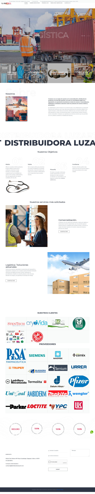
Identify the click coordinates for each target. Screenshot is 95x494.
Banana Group (60, 489)
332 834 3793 (35, 1)
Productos (45, 2)
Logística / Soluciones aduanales (17, 266)
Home (26, 2)
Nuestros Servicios (56, 2)
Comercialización (67, 220)
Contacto (67, 2)
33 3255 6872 (9, 460)
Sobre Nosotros (35, 2)
